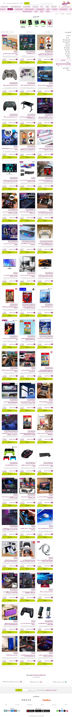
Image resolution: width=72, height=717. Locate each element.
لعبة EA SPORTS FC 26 (31, 53)
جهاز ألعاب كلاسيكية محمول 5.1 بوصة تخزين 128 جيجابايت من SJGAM (9, 212)
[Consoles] (43, 22)
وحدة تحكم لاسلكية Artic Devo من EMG (10, 85)
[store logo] (66, 3)
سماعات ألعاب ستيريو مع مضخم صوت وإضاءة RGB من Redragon (28, 592)
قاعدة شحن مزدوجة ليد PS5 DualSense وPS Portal (9, 149)
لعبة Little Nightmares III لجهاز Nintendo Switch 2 (9, 307)
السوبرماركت (35, 6)
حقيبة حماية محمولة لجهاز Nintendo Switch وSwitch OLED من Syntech (10, 624)
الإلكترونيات (62, 13)
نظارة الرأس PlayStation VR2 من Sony (45, 528)
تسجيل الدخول (14, 3)
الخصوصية (42, 704)
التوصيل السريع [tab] (66, 68)
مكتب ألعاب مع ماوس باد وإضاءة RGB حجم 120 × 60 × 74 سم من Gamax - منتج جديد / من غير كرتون (9, 529)
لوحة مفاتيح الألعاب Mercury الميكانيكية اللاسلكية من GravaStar (46, 149)
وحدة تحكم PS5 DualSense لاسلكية (11, 465)
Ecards (36, 11)
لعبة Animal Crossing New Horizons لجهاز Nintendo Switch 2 (28, 339)
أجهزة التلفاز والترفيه (63, 9)
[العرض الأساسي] (50, 22)
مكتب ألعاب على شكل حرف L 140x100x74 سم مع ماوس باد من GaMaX (9, 434)
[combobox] (38, 3)
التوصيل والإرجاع (29, 704)
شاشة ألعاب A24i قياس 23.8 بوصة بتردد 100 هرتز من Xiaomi (10, 276)
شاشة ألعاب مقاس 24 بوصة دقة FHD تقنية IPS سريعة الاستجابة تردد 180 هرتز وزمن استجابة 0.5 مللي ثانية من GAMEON (45, 276)
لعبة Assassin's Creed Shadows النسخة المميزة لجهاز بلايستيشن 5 (45, 181)
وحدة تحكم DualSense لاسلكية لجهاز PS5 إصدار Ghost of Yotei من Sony (45, 244)
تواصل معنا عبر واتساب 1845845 (58, 681)
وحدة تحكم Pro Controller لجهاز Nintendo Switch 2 (9, 371)
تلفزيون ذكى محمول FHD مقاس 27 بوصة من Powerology (45, 497)
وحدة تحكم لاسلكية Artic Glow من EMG (28, 85)
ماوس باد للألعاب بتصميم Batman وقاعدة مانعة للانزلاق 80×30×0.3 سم (28, 656)
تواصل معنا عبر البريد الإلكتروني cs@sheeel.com (10, 681)
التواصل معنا (17, 704)
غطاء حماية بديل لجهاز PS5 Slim (12, 655)
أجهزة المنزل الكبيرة (18, 9)
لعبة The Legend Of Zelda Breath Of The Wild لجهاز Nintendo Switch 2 (27, 434)
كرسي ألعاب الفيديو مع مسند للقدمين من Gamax (10, 244)
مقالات (6, 704)
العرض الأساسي (50, 26)
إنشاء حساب (8, 3)
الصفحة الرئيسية (68, 13)
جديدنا (42, 6)
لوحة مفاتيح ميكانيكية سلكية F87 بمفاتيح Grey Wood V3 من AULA (10, 402)
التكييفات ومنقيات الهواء (29, 9)
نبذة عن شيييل (54, 704)
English (21, 3)
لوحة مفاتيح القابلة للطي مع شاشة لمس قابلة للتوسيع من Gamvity (9, 497)
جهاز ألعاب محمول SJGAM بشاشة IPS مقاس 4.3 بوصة (46, 402)
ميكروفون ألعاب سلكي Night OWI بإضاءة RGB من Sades (45, 624)
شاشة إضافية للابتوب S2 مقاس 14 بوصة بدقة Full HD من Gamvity (27, 181)
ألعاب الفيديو (10, 9)
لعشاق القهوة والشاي (40, 9)
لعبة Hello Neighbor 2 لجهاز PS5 (47, 306)
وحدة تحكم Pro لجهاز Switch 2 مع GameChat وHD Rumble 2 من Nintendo (27, 561)
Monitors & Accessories (27, 11)
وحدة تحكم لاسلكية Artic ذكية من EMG (10, 116)
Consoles (47, 11)
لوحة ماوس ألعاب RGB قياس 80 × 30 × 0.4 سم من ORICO (27, 212)
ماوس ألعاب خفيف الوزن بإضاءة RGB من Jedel (28, 466)
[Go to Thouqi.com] (26, 700)
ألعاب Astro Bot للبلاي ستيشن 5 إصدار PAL (45, 338)
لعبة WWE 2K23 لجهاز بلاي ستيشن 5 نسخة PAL (10, 339)
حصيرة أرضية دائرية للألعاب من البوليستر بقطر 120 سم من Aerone (46, 656)
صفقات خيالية (53, 6)
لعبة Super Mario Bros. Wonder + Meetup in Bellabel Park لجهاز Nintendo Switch (45, 371)
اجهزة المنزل (54, 9)
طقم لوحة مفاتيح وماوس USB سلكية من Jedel (46, 466)
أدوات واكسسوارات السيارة (15, 6)
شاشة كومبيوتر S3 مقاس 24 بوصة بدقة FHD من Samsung (45, 434)
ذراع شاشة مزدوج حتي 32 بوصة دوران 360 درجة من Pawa (45, 86)
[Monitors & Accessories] (23, 22)
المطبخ (48, 9)
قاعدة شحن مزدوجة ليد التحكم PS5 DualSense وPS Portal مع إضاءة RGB (10, 561)
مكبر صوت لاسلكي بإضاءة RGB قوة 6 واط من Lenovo (28, 244)
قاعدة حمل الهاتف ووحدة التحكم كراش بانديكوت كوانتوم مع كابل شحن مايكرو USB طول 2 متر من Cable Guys (45, 54)
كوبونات (47, 6)
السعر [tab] (67, 62)
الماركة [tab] (67, 37)
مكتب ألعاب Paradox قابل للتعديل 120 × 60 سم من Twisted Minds (27, 117)
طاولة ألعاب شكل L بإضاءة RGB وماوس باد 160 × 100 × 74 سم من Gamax (10, 592)
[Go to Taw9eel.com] (47, 700)
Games (41, 11)
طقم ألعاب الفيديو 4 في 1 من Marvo (46, 591)
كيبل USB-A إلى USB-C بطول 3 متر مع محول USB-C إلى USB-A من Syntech (45, 561)
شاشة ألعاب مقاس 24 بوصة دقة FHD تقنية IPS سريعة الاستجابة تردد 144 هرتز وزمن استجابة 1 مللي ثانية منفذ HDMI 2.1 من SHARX (10, 181)
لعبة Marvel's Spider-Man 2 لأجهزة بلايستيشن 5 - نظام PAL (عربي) (28, 307)
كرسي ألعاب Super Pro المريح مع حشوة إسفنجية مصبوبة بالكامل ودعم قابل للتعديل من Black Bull (45, 117)
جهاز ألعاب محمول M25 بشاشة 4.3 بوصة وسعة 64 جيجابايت (28, 371)
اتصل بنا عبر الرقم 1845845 (34, 681)
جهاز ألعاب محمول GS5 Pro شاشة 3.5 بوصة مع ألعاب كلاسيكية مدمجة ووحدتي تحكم (27, 402)
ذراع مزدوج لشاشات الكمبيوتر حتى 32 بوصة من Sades (27, 276)
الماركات (65, 704)
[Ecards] (30, 22)
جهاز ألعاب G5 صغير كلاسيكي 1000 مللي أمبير (10, 54)
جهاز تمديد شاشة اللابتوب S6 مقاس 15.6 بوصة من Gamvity (28, 497)
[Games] (36, 22)
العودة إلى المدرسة (26, 6)
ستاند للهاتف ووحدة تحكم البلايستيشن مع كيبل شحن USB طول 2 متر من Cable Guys (27, 149)
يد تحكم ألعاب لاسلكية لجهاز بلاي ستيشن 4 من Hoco (28, 624)
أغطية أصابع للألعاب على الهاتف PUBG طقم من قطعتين (27, 529)
